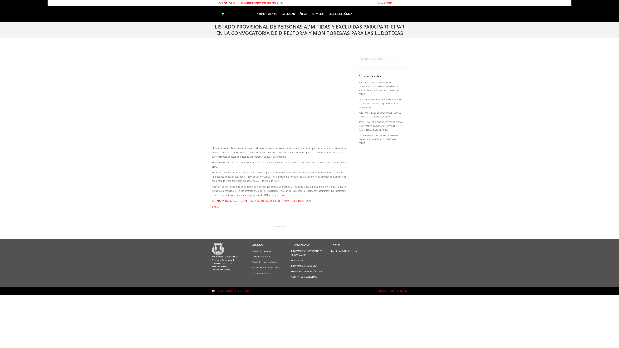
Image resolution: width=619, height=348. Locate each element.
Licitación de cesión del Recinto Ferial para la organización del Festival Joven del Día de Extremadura (380, 103)
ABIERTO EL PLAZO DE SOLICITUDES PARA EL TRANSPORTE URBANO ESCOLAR (380, 114)
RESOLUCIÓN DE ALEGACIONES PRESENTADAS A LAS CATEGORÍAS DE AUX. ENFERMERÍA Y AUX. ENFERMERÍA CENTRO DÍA (381, 126)
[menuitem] (267, 13)
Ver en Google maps (221, 269)
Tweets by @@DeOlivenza (344, 251)
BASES (215, 206)
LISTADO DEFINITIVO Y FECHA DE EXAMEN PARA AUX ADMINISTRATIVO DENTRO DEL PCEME (378, 139)
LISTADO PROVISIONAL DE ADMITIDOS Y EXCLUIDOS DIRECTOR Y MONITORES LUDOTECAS (261, 200)
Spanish (387, 3)
